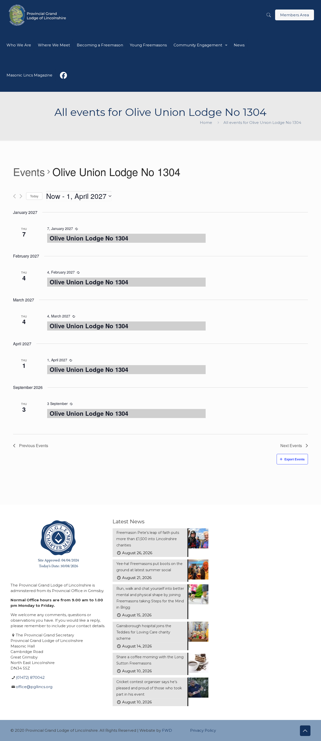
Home (206, 122)
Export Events (294, 459)
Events (29, 171)
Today (34, 196)
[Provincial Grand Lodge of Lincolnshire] (38, 15)
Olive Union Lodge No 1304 (89, 238)
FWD (167, 730)
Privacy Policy (203, 730)
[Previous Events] (14, 196)
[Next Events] (21, 196)
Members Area (294, 15)
